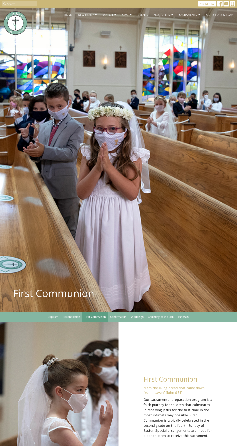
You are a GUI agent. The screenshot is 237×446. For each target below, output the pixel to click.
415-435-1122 (207, 3)
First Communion (95, 316)
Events (143, 14)
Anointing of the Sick (160, 316)
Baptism (53, 316)
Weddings (137, 316)
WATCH (108, 14)
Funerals (183, 316)
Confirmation (118, 316)
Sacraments (188, 14)
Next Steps (162, 14)
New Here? (86, 14)
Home (68, 14)
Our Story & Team (219, 14)
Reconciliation (71, 316)
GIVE (125, 14)
